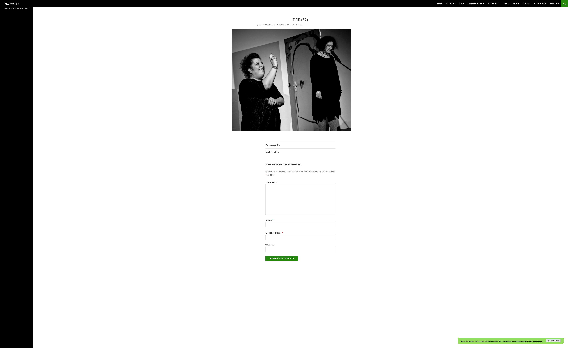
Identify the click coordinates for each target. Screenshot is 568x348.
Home (439, 3)
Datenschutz (540, 3)
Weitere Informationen (533, 341)
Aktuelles (450, 3)
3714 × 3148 (284, 25)
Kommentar (271, 182)
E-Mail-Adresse (274, 232)
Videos (516, 3)
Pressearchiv (493, 3)
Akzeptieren (553, 340)
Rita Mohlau (11, 3)
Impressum (554, 3)
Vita (460, 3)
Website (269, 245)
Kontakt (526, 3)
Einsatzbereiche (475, 3)
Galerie (506, 3)
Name (269, 220)
